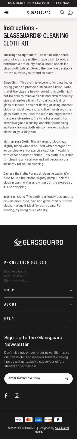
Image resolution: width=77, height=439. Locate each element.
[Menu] (6, 12)
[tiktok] (26, 395)
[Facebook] (5, 395)
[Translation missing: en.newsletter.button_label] (66, 378)
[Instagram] (16, 395)
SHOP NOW (62, 3)
